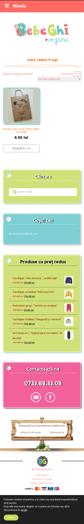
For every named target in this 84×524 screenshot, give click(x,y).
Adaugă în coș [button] (21, 148)
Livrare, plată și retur (42, 483)
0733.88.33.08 (43, 384)
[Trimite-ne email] (36, 397)
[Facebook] (50, 397)
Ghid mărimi (42, 475)
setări (24, 510)
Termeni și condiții (42, 479)
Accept (11, 518)
